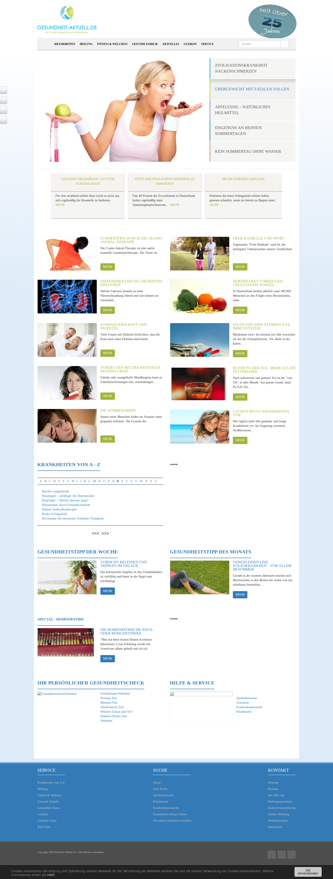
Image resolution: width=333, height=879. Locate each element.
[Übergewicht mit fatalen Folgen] (125, 110)
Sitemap (273, 782)
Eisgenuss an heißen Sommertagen (238, 130)
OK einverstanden (308, 872)
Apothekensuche (246, 698)
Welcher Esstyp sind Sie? (116, 711)
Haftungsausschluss (280, 801)
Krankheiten (64, 44)
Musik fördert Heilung (243, 179)
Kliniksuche (243, 711)
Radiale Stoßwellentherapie (59, 509)
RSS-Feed (43, 827)
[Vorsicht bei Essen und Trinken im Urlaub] (67, 577)
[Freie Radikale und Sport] (199, 253)
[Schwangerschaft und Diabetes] (67, 340)
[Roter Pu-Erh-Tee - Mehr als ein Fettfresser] (198, 383)
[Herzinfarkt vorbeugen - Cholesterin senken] (199, 296)
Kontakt (273, 789)
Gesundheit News (48, 808)
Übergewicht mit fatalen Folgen (252, 89)
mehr (107, 266)
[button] (41, 200)
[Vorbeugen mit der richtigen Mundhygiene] (67, 383)
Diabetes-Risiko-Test (113, 716)
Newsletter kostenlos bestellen (172, 820)
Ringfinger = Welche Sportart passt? (65, 500)
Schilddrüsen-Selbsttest (115, 693)
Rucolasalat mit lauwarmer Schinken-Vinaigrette (73, 518)
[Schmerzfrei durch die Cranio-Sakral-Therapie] (67, 253)
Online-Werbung (278, 814)
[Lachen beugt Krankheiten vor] (199, 427)
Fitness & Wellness (112, 44)
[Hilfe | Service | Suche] (201, 707)
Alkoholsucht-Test (112, 707)
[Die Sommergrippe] (67, 426)
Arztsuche (242, 702)
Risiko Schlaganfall (54, 514)
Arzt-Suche (160, 789)
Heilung (86, 44)
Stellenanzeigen (278, 820)
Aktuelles (170, 44)
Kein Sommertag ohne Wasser (248, 151)
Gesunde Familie (145, 44)
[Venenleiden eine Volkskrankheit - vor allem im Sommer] (199, 577)
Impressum (275, 827)
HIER (51, 874)
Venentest (106, 720)
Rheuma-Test (108, 702)
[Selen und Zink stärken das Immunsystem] (199, 340)
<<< (95, 533)
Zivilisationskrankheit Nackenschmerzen (241, 68)
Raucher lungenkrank (55, 491)
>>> (105, 533)
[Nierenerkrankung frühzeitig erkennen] (67, 296)
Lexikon (190, 44)
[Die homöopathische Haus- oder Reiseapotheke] (65, 645)
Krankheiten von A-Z (51, 782)
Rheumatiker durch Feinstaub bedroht (66, 505)
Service (207, 44)
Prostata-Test (108, 698)
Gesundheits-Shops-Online (170, 814)
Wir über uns (276, 795)
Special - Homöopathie (60, 619)
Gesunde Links (46, 820)
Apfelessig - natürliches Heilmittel (242, 110)
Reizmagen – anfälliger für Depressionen (68, 496)
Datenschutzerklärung (282, 808)
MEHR (60, 205)
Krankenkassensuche (249, 707)
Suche (157, 782)
